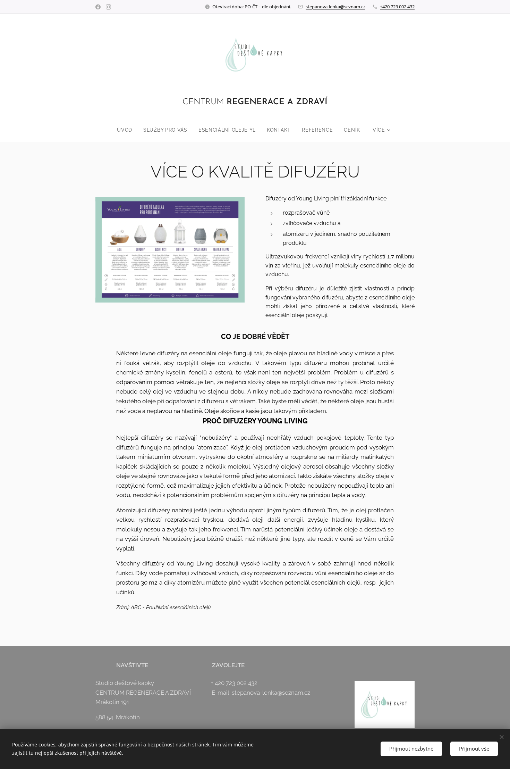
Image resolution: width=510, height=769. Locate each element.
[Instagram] (108, 7)
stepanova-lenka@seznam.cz (335, 6)
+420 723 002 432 (397, 6)
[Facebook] (98, 7)
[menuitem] (127, 130)
